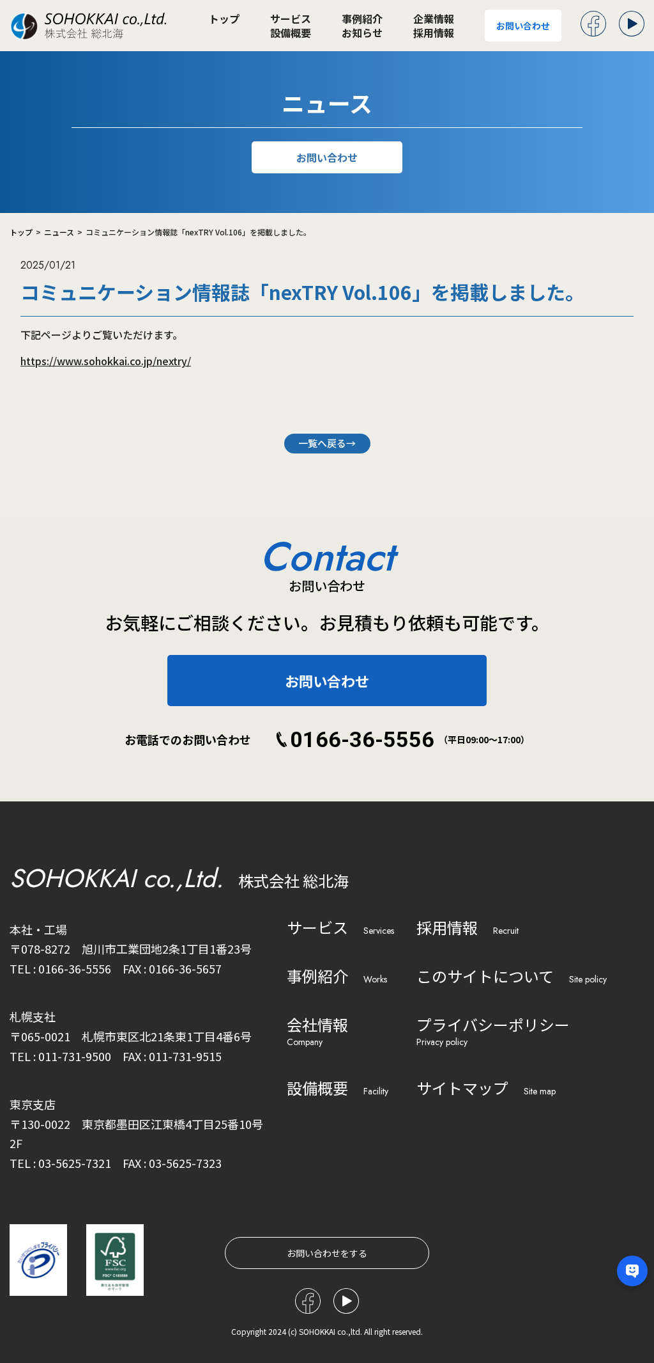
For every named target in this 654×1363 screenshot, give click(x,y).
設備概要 (290, 33)
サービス (290, 18)
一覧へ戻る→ (327, 443)
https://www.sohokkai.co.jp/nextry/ (105, 360)
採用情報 (433, 33)
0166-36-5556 (362, 739)
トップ (224, 18)
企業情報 (433, 18)
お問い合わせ (523, 25)
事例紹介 (362, 18)
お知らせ (362, 33)
